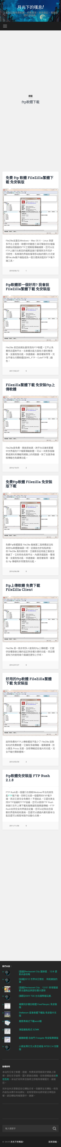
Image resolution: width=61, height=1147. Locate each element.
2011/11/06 (14, 826)
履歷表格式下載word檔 (30, 1021)
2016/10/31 (14, 468)
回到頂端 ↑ (54, 1142)
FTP (10, 795)
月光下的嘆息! (30, 7)
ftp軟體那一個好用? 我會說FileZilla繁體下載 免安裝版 (28, 286)
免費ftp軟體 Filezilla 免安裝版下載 (29, 483)
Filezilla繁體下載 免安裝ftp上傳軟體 (30, 386)
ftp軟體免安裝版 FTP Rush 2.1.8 (28, 777)
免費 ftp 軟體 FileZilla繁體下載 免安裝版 (29, 179)
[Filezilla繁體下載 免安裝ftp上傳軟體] (30, 419)
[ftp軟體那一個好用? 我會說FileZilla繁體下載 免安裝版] (30, 318)
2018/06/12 (14, 271)
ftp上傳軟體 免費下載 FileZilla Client (23, 587)
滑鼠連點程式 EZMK (29, 1029)
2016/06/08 (14, 571)
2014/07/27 (14, 665)
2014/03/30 (14, 762)
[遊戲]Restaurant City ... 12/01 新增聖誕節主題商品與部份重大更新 (38, 989)
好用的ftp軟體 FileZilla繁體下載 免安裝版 (29, 681)
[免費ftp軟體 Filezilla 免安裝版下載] (30, 516)
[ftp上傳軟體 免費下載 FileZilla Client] (30, 619)
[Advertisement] (30, 60)
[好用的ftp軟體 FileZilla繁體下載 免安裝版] (30, 713)
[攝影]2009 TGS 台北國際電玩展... (35, 996)
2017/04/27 (14, 371)
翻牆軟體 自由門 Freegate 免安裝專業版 (38, 1038)
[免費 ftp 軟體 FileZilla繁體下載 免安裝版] (30, 211)
